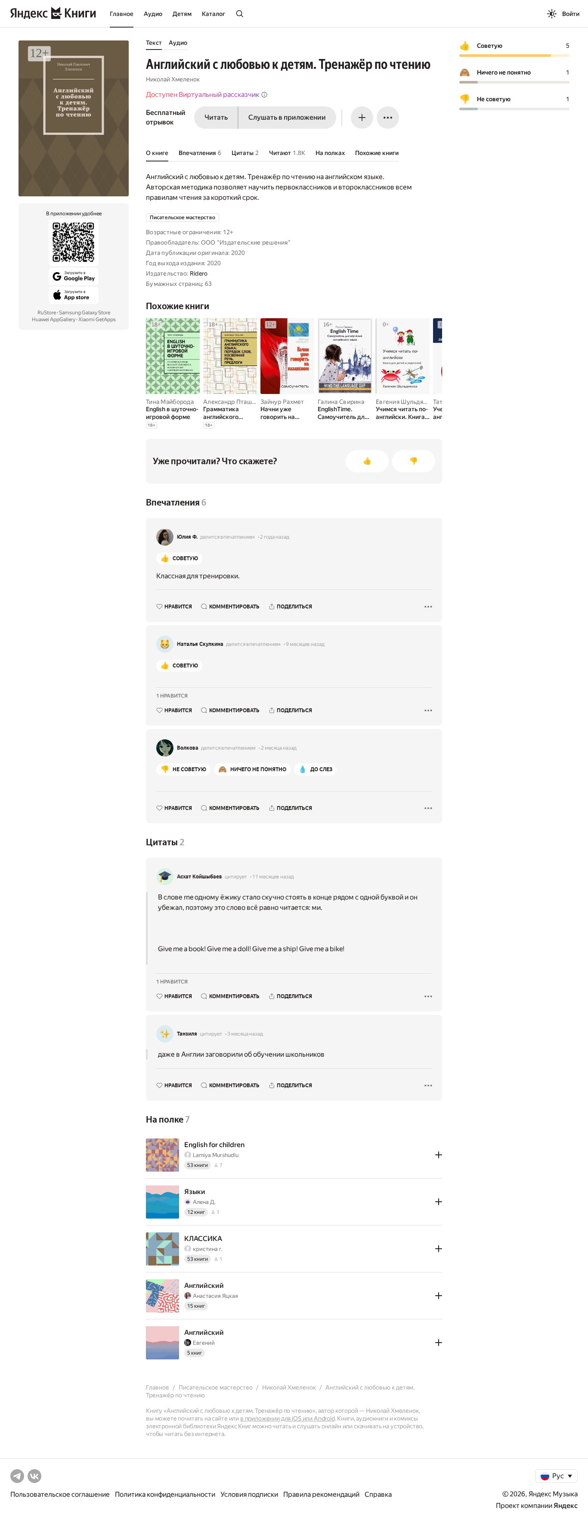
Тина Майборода (170, 401)
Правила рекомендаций (321, 1494)
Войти (570, 13)
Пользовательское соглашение (60, 1494)
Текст (154, 42)
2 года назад (274, 537)
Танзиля (187, 1034)
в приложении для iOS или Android (287, 1418)
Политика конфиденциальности (165, 1494)
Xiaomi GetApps (97, 319)
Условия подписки (249, 1494)
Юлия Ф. (187, 537)
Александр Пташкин (232, 401)
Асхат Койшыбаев (199, 877)
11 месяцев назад (273, 877)
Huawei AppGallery (53, 319)
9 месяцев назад (305, 644)
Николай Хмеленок (173, 79)
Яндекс (566, 1505)
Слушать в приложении (287, 117)
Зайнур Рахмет (282, 401)
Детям (182, 13)
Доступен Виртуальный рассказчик (202, 94)
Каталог (213, 13)
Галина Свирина (341, 401)
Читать (216, 117)
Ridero (199, 273)
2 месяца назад (279, 748)
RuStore (46, 313)
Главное (121, 13)
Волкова (187, 748)
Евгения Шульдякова (406, 401)
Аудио (153, 13)
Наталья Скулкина (200, 644)
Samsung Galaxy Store (84, 313)
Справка (378, 1494)
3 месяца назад (245, 1034)
